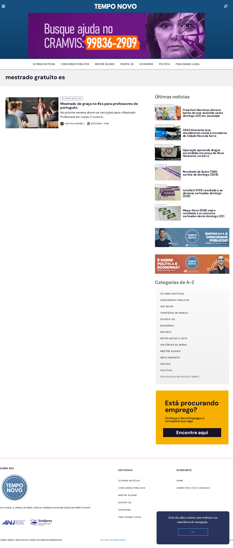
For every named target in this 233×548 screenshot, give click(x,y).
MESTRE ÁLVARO (127, 495)
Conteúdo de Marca (174, 312)
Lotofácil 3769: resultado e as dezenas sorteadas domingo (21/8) (203, 193)
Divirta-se (167, 319)
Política (166, 370)
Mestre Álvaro (170, 351)
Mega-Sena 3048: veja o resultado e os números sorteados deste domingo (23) (203, 213)
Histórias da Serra (173, 344)
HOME (180, 480)
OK (193, 532)
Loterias (161, 166)
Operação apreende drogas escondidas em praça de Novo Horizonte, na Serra (203, 153)
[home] (115, 6)
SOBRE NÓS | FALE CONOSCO (193, 488)
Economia (167, 325)
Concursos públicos (174, 300)
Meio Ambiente (170, 357)
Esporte (165, 332)
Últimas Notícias (72, 98)
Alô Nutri (167, 306)
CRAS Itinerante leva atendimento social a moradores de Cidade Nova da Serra (205, 133)
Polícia (165, 364)
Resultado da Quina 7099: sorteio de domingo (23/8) (200, 173)
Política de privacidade (112, 540)
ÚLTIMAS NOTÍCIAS (129, 480)
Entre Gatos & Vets (173, 338)
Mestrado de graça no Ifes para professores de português (99, 105)
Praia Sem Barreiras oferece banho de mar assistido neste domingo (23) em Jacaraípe (203, 113)
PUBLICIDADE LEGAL (130, 517)
